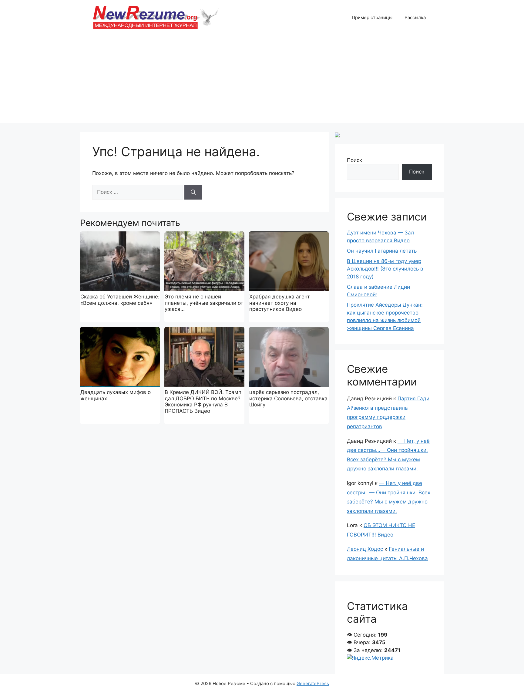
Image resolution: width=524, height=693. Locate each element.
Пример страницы (372, 17)
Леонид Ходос (365, 549)
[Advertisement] (262, 80)
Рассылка (415, 17)
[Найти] (193, 192)
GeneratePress (313, 683)
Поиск (354, 160)
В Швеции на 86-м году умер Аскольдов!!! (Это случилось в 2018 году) (385, 269)
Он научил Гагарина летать (382, 251)
